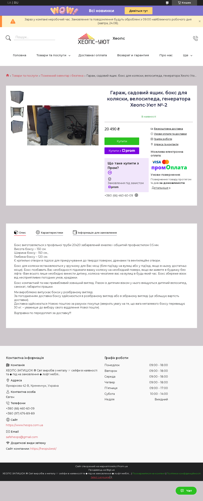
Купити (122, 141)
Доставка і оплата (93, 55)
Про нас (166, 55)
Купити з (115, 151)
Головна (19, 55)
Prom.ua (122, 466)
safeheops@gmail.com (22, 437)
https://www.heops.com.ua (24, 425)
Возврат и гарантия (133, 55)
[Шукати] (8, 38)
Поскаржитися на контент (148, 473)
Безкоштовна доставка (168, 128)
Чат (189, 490)
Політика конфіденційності (184, 473)
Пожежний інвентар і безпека (62, 75)
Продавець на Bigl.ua (101, 469)
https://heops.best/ (43, 448)
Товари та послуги (51, 55)
